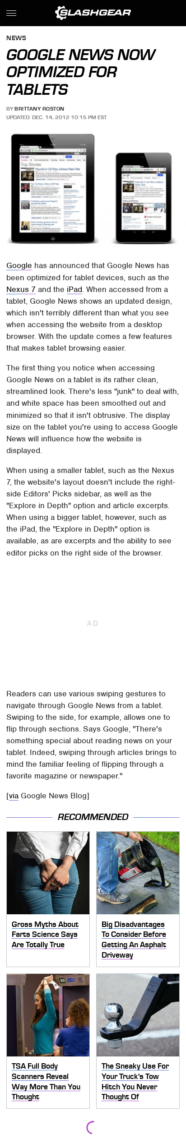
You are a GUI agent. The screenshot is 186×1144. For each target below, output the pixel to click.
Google (19, 265)
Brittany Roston (39, 109)
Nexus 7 (21, 289)
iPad (74, 289)
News (16, 39)
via (14, 796)
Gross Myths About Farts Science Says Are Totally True (45, 934)
